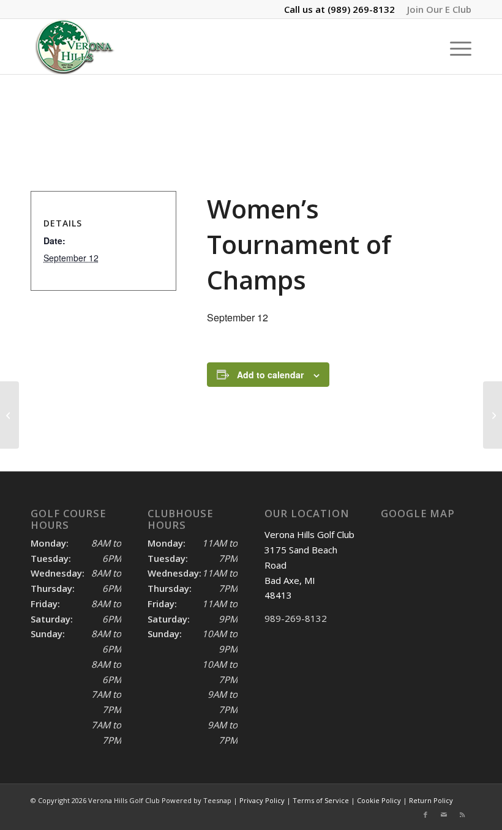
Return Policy (431, 800)
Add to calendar (270, 374)
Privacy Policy (262, 800)
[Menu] (454, 46)
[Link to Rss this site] (462, 815)
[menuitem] (436, 9)
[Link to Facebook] (425, 815)
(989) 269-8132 (361, 9)
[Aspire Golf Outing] (9, 415)
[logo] (74, 46)
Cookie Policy (379, 800)
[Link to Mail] (444, 815)
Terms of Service (321, 800)
